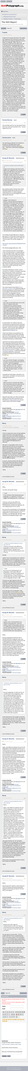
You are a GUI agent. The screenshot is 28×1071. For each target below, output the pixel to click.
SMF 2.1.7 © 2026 (10, 1069)
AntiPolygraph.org (13, 330)
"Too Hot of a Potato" (16, 418)
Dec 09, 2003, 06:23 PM (6, 539)
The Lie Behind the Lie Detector (12, 288)
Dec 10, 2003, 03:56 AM (6, 679)
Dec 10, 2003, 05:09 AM (7, 878)
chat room (17, 409)
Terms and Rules (13, 1067)
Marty (4, 423)
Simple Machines (17, 1069)
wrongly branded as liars (14, 400)
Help (8, 1067)
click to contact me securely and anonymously (11, 414)
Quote (23, 114)
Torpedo (4, 32)
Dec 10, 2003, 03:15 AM (7, 615)
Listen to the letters (6, 1044)
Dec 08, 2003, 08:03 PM (6, 34)
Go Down (3, 28)
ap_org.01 (17, 412)
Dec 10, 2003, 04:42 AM (6, 798)
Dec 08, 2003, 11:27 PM (6, 140)
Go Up (2, 993)
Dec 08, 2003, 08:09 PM (6, 122)
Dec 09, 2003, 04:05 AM (7, 160)
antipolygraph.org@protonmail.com (13, 416)
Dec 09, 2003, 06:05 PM (7, 483)
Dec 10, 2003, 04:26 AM (7, 741)
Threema (4, 417)
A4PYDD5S (9, 417)
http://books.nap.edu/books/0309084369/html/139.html (14, 244)
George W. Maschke (8, 158)
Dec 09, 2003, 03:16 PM (6, 425)
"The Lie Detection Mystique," (14, 349)
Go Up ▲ (19, 1067)
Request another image (16, 1044)
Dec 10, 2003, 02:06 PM (6, 914)
